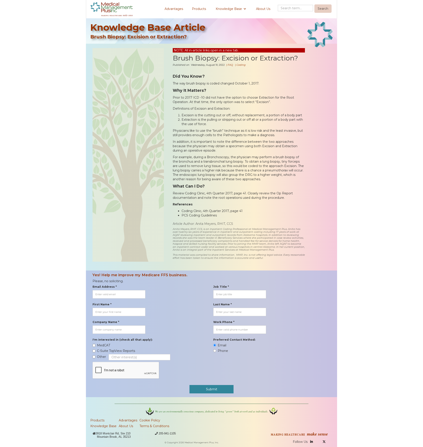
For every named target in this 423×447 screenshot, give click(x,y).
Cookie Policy (149, 420)
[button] (231, 8)
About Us (263, 9)
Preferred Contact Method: (234, 339)
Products (199, 9)
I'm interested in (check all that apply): (122, 339)
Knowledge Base (103, 426)
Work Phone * (223, 322)
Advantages (174, 9)
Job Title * (221, 286)
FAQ (230, 64)
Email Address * (105, 286)
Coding (241, 64)
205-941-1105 (167, 433)
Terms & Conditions (154, 426)
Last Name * (222, 304)
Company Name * (106, 322)
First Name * (102, 304)
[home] (112, 9)
